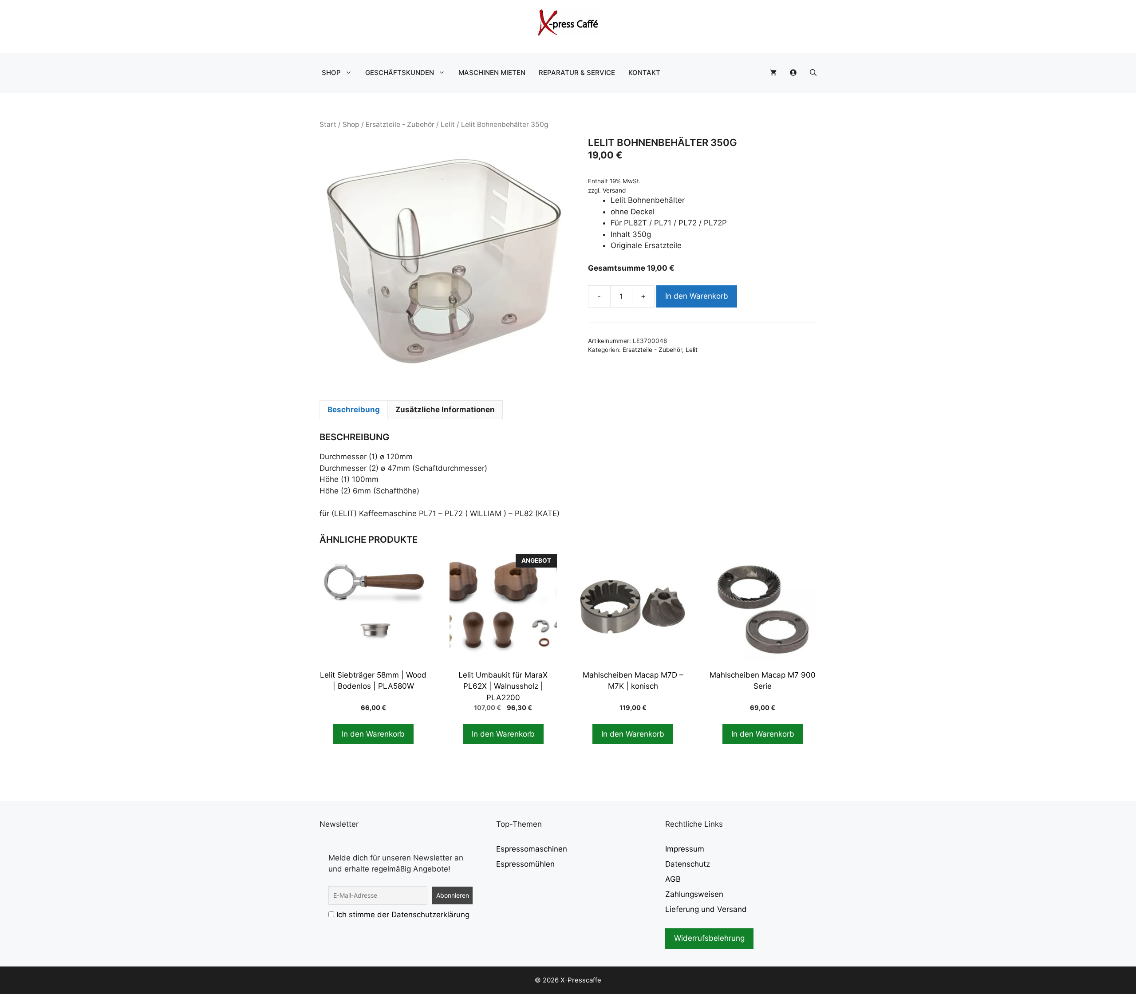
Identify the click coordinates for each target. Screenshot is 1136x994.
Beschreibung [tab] (353, 409)
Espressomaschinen (531, 848)
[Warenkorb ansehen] (773, 72)
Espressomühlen (525, 864)
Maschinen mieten (491, 72)
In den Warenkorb (696, 296)
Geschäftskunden (399, 72)
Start (328, 124)
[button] (813, 72)
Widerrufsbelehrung (709, 938)
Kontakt (644, 72)
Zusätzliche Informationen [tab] (445, 409)
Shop (331, 72)
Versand (614, 190)
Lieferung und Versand (706, 909)
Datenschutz (687, 864)
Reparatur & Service (577, 72)
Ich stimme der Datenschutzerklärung (402, 914)
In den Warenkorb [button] (373, 734)
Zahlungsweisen (694, 894)
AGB (673, 879)
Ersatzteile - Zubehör (400, 124)
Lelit (448, 124)
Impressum (684, 848)
